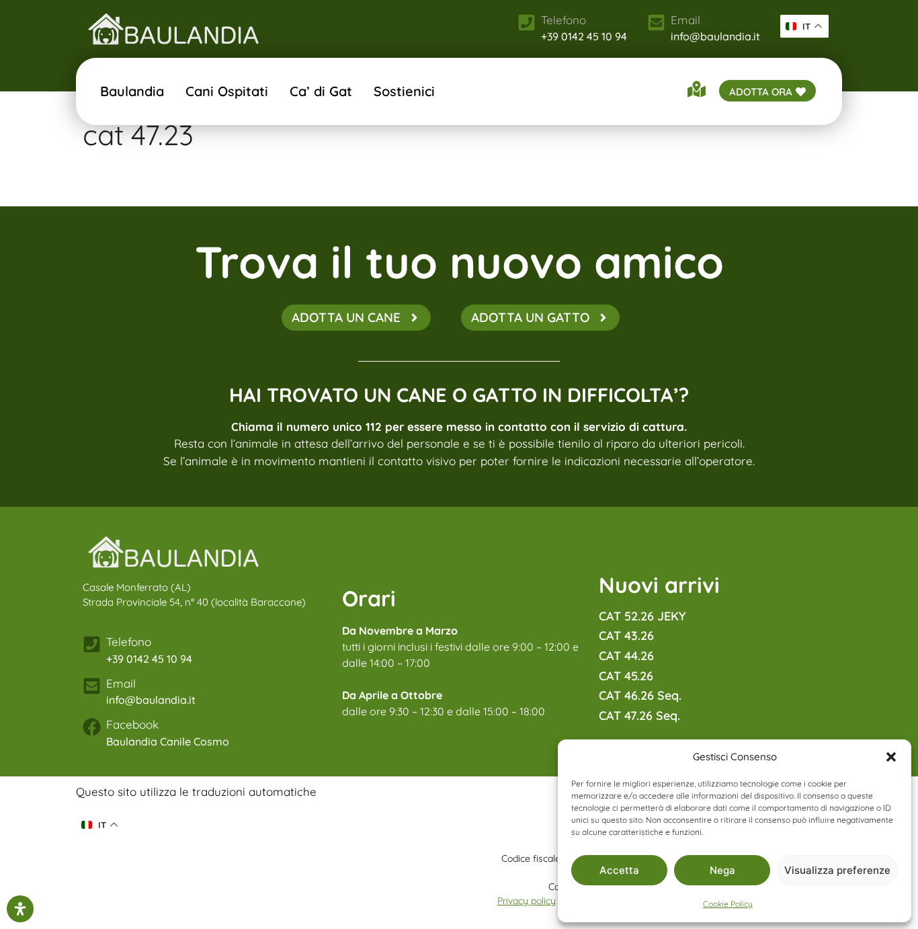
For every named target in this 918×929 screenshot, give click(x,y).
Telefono (128, 642)
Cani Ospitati (226, 91)
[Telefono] (92, 644)
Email (685, 20)
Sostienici (404, 91)
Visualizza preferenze (837, 870)
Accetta (619, 870)
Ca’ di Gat (321, 91)
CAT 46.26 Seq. (640, 695)
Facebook (132, 724)
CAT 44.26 (626, 655)
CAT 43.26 (626, 635)
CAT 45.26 (626, 676)
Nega (722, 870)
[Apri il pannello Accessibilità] (20, 908)
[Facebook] (92, 727)
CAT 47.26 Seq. (639, 715)
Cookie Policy (728, 904)
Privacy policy (526, 901)
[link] (173, 29)
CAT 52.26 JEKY (642, 616)
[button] (891, 757)
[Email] (656, 22)
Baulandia (132, 91)
